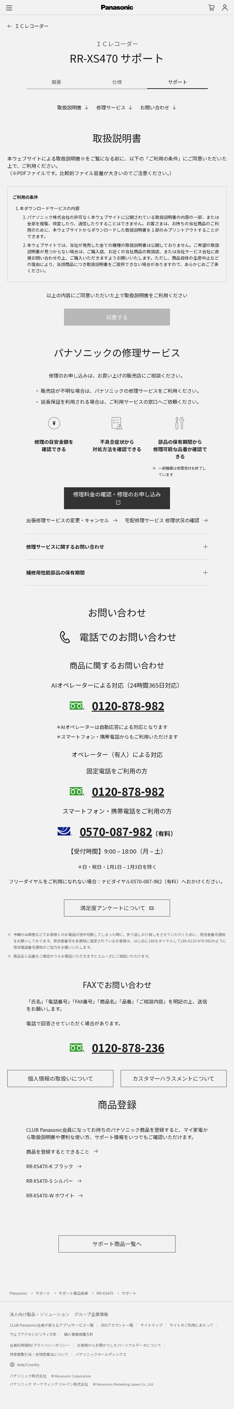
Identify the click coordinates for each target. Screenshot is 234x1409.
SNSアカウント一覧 (117, 1325)
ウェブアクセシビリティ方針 (33, 1334)
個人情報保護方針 (78, 1334)
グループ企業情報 (91, 1314)
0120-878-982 (128, 705)
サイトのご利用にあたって (191, 1325)
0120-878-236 (128, 1047)
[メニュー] (9, 7)
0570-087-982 (116, 831)
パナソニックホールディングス (101, 1354)
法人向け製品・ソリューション (39, 1314)
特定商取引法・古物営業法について (39, 1354)
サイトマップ (151, 1325)
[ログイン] (225, 7)
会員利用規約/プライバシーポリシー (40, 1345)
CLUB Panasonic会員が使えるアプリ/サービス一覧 (52, 1325)
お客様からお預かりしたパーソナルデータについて (119, 1345)
